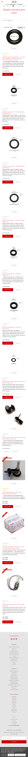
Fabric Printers (14, 675)
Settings (4, 755)
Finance (14, 656)
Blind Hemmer (14, 677)
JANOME (14, 698)
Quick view (14, 48)
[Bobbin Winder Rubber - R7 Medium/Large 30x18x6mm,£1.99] (14, 198)
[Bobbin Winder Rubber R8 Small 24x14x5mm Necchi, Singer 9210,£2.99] (14, 359)
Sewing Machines (14, 671)
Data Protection (14, 660)
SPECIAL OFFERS (14, 689)
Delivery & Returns (14, 651)
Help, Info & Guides (14, 654)
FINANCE (14, 688)
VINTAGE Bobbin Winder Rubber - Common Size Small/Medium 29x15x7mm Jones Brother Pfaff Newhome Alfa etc (13, 58)
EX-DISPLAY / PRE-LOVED (14, 685)
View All (14, 712)
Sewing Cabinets (14, 683)
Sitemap (14, 664)
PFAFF (14, 704)
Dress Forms (14, 686)
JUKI (14, 707)
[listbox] (10, 20)
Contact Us (14, 650)
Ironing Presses (14, 678)
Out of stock (6, 451)
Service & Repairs (14, 653)
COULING (14, 699)
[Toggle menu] (2, 2)
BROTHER (14, 696)
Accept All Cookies (20, 755)
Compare (17, 74)
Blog (14, 662)
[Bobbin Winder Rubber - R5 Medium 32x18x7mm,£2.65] (14, 252)
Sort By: (3, 20)
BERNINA (14, 702)
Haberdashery (14, 681)
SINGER (14, 701)
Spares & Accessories (14, 680)
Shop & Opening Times (14, 646)
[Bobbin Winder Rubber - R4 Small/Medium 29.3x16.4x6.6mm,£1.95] (14, 90)
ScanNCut (14, 674)
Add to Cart (8, 74)
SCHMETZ (14, 709)
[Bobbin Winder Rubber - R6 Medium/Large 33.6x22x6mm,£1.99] (14, 144)
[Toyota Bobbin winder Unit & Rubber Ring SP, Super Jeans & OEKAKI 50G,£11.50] (14, 414)
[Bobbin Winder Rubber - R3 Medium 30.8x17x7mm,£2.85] (14, 306)
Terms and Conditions (14, 657)
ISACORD (14, 706)
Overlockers (14, 672)
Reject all (11, 755)
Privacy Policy (14, 659)
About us (14, 648)
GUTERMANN (14, 710)
